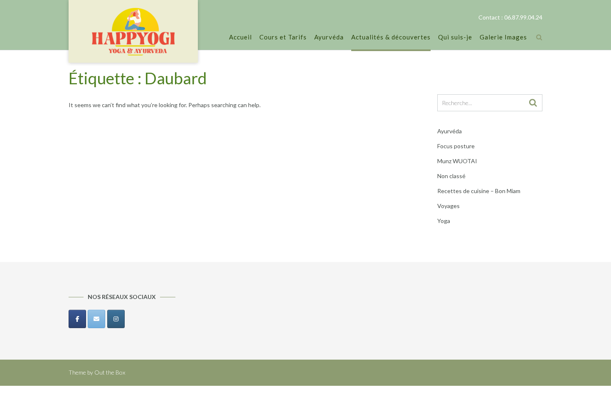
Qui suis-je (455, 37)
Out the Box (109, 372)
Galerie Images (503, 37)
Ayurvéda (329, 37)
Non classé (451, 175)
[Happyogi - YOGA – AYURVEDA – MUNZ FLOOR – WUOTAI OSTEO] (133, 32)
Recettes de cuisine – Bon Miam (478, 190)
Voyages (448, 205)
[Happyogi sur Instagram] (116, 319)
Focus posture (456, 145)
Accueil (240, 37)
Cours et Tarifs (283, 37)
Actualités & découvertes (391, 37)
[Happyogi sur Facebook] (77, 319)
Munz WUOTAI (457, 160)
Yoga (443, 220)
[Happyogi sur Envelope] (96, 319)
